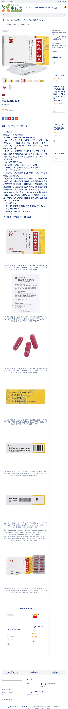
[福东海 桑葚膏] (59, 92)
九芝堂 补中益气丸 (58, 75)
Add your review (5, 104)
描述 (3, 126)
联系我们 (11, 1)
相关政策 (4, 1)
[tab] (3, 126)
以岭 (3, 98)
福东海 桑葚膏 (57, 101)
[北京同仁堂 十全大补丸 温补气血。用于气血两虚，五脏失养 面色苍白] (59, 117)
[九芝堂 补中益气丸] (59, 68)
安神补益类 (8, 25)
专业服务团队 (56, 673)
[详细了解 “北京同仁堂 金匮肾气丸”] (8, 644)
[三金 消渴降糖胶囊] (59, 146)
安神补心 (15, 25)
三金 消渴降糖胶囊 (58, 153)
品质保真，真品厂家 (12, 673)
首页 (3, 25)
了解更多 (54, 52)
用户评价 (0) (22, 126)
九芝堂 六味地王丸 (37, 627)
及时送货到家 (34, 673)
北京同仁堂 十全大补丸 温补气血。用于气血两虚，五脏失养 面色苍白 (58, 127)
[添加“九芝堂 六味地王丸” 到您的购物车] (33, 641)
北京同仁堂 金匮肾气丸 (14, 630)
